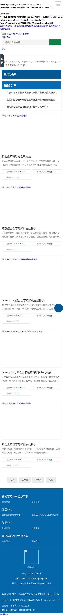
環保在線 (25, 605)
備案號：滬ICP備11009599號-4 (27, 600)
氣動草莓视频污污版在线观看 (45, 515)
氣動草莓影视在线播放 (12, 515)
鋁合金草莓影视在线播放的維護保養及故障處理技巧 (32, 92)
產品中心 (28, 61)
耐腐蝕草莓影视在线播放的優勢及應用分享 (27, 107)
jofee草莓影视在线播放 (46, 61)
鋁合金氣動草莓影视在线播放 (19, 444)
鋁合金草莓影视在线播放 (16, 156)
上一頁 (25, 479)
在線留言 (6, 541)
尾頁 (51, 479)
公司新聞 (6, 528)
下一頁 (38, 479)
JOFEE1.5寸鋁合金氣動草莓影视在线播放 (26, 372)
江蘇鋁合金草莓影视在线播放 (19, 228)
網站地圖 (4, 614)
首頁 (18, 61)
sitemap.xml (49, 600)
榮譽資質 (36, 502)
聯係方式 (36, 541)
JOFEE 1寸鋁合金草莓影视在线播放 (23, 300)
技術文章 (36, 528)
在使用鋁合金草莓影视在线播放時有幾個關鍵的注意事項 (33, 99)
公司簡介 (6, 502)
